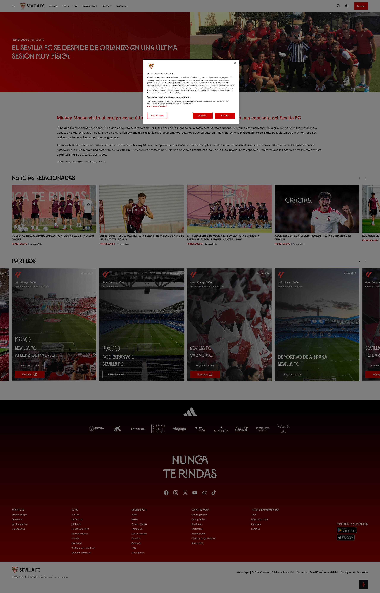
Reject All (202, 115)
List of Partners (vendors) (157, 106)
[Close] (235, 63)
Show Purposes (157, 115)
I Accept (224, 115)
